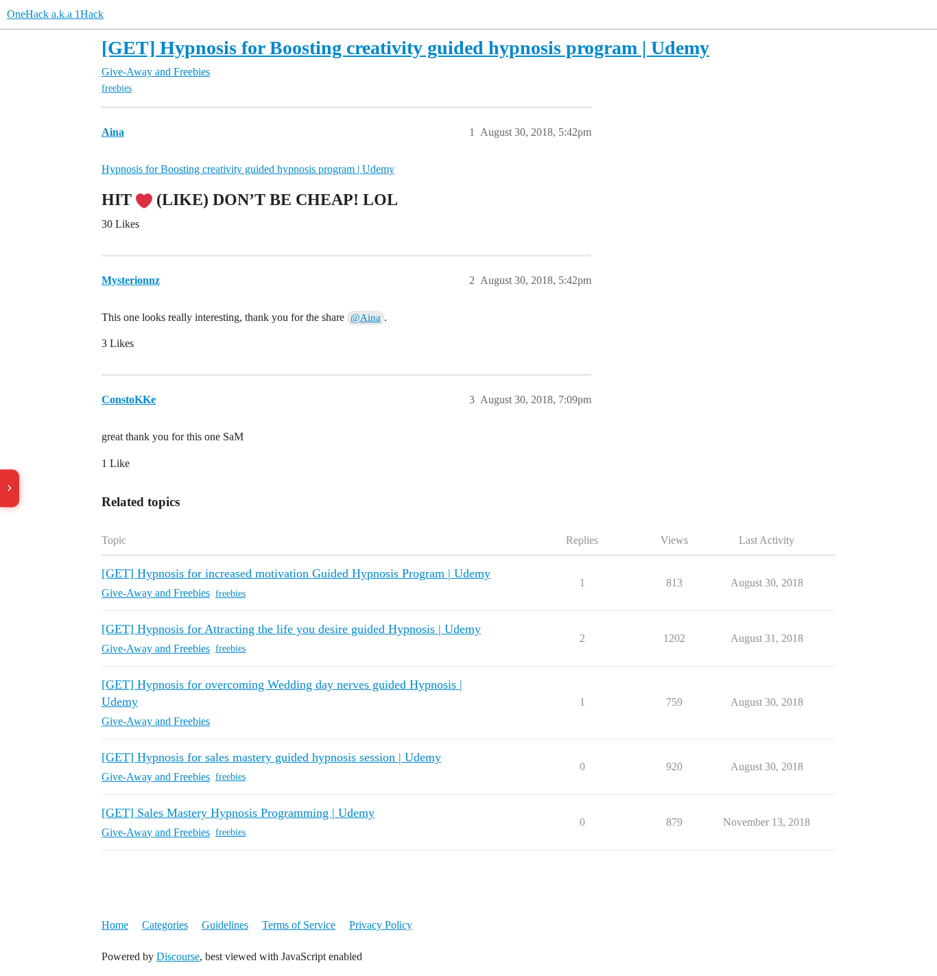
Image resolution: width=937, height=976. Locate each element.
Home (115, 925)
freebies (117, 88)
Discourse (178, 956)
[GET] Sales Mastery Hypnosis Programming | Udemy (238, 813)
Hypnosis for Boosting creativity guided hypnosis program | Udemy (248, 169)
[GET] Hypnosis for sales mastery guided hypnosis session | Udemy (271, 757)
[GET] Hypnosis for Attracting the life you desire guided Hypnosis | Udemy (291, 629)
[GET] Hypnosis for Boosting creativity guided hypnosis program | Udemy (405, 47)
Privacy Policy (380, 925)
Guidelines (225, 925)
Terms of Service (298, 925)
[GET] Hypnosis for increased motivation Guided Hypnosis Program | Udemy (296, 573)
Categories (165, 925)
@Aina (366, 317)
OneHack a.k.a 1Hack (55, 14)
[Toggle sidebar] (9, 488)
